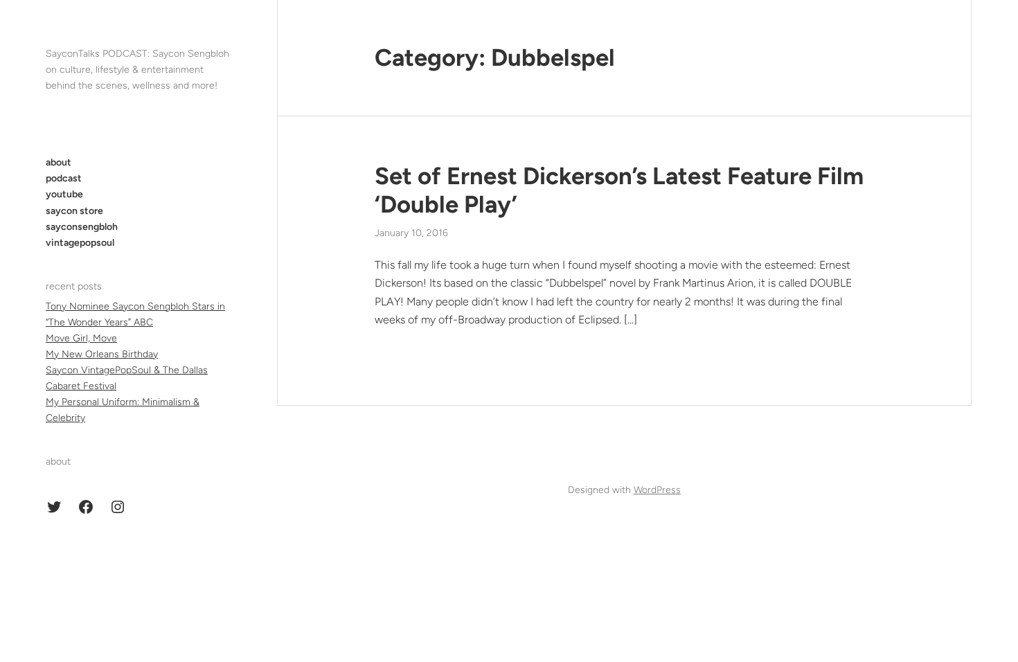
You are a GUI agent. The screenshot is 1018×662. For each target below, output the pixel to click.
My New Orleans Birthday (102, 354)
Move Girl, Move (81, 338)
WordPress (657, 490)
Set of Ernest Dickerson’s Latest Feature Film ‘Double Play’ (619, 191)
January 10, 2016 (411, 233)
